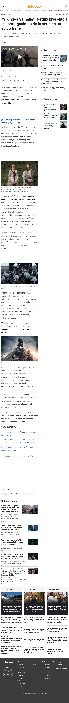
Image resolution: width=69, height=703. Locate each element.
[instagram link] (11, 670)
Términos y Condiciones (61, 665)
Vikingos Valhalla (7, 494)
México (21, 675)
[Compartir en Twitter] (10, 80)
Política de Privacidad (61, 668)
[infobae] (34, 6)
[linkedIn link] (11, 674)
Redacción (34, 664)
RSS (21, 686)
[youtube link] (4, 674)
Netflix (18, 494)
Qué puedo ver (6, 14)
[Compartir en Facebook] (6, 80)
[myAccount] (66, 6)
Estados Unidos (21, 672)
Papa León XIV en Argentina (35, 10)
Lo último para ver (29, 494)
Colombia (21, 667)
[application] (19, 56)
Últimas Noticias (21, 683)
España (21, 670)
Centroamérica (21, 680)
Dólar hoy (55, 10)
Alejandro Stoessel (13, 10)
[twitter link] (8, 670)
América (21, 664)
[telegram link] (8, 674)
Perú (21, 678)
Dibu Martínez (23, 10)
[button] (2, 6)
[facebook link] (4, 670)
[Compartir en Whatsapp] (3, 80)
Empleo (34, 667)
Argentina (47, 664)
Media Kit (47, 678)
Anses (6, 10)
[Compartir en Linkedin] (14, 80)
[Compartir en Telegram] (18, 80)
